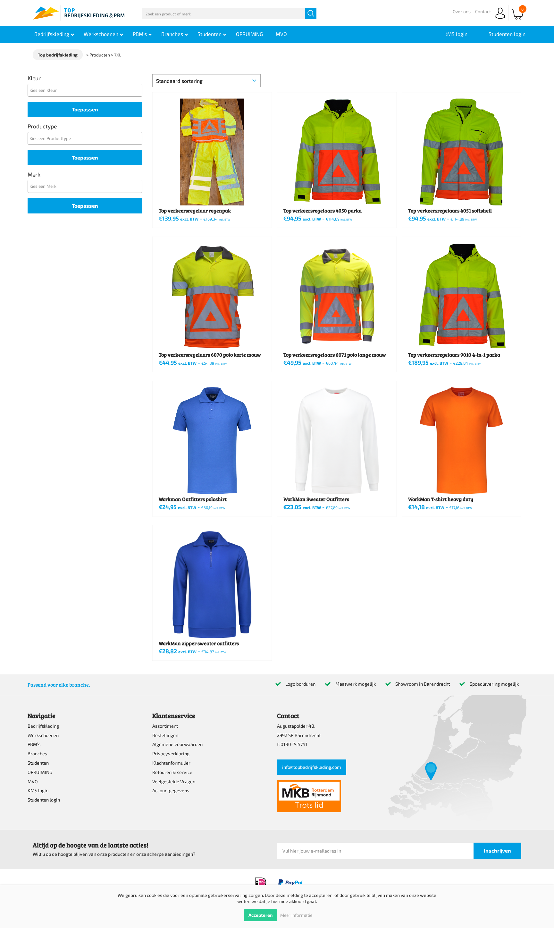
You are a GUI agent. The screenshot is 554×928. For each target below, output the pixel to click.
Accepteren (260, 915)
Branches (37, 753)
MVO (33, 781)
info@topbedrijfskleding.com (311, 767)
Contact (483, 11)
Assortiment (165, 726)
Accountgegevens (170, 790)
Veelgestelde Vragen (173, 781)
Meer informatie (296, 915)
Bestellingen (165, 735)
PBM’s (34, 744)
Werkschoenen (43, 735)
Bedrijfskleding (43, 726)
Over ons (462, 11)
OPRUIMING (40, 772)
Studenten (38, 763)
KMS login (38, 790)
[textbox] (86, 90)
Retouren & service (172, 772)
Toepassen (85, 109)
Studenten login (44, 799)
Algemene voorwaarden (177, 744)
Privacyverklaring (170, 753)
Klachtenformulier (171, 763)
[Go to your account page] (500, 19)
